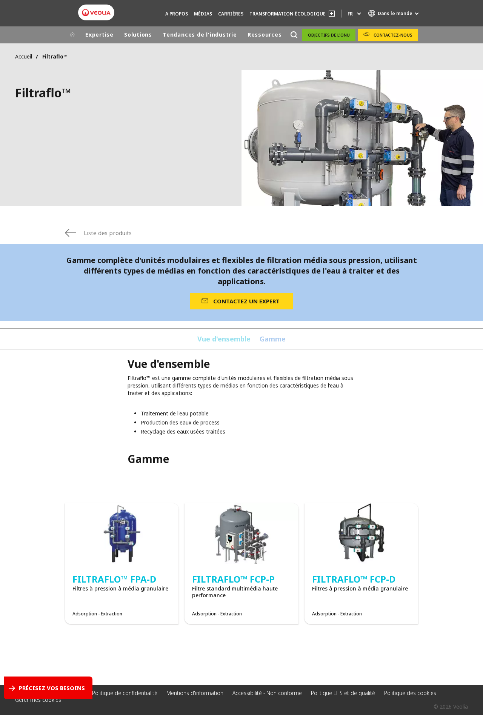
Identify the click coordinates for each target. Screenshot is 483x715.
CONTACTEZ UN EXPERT (246, 301)
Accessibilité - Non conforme (267, 693)
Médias (203, 14)
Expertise (99, 34)
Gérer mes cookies (38, 699)
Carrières (230, 14)
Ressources (265, 34)
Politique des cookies (410, 693)
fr (350, 14)
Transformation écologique (287, 14)
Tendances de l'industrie (200, 34)
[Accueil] (72, 34)
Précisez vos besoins (52, 688)
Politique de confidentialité (124, 693)
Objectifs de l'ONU (329, 35)
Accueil (23, 56)
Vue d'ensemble (224, 339)
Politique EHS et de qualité (343, 693)
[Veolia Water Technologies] (96, 12)
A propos (176, 14)
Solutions (138, 34)
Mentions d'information (194, 693)
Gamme (273, 339)
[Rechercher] (294, 35)
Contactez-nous (393, 35)
